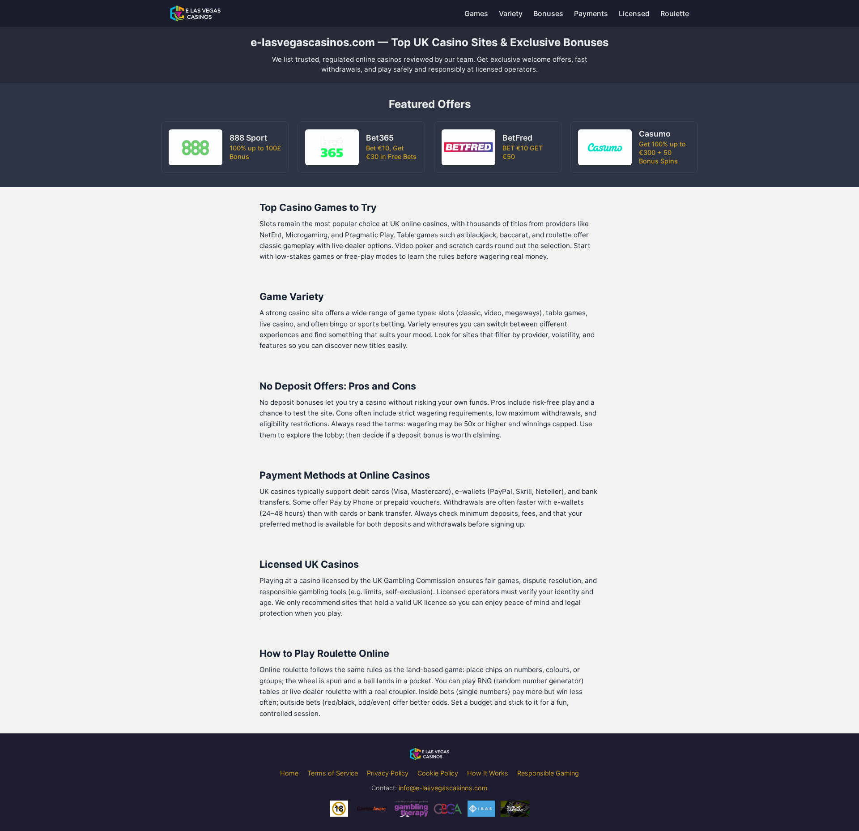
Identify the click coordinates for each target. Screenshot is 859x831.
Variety (511, 13)
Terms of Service (332, 773)
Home (289, 773)
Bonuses (548, 13)
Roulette (674, 13)
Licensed (634, 13)
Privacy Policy (387, 773)
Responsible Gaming (548, 773)
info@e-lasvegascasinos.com (443, 788)
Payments (591, 13)
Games (476, 13)
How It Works (487, 773)
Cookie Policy (437, 773)
